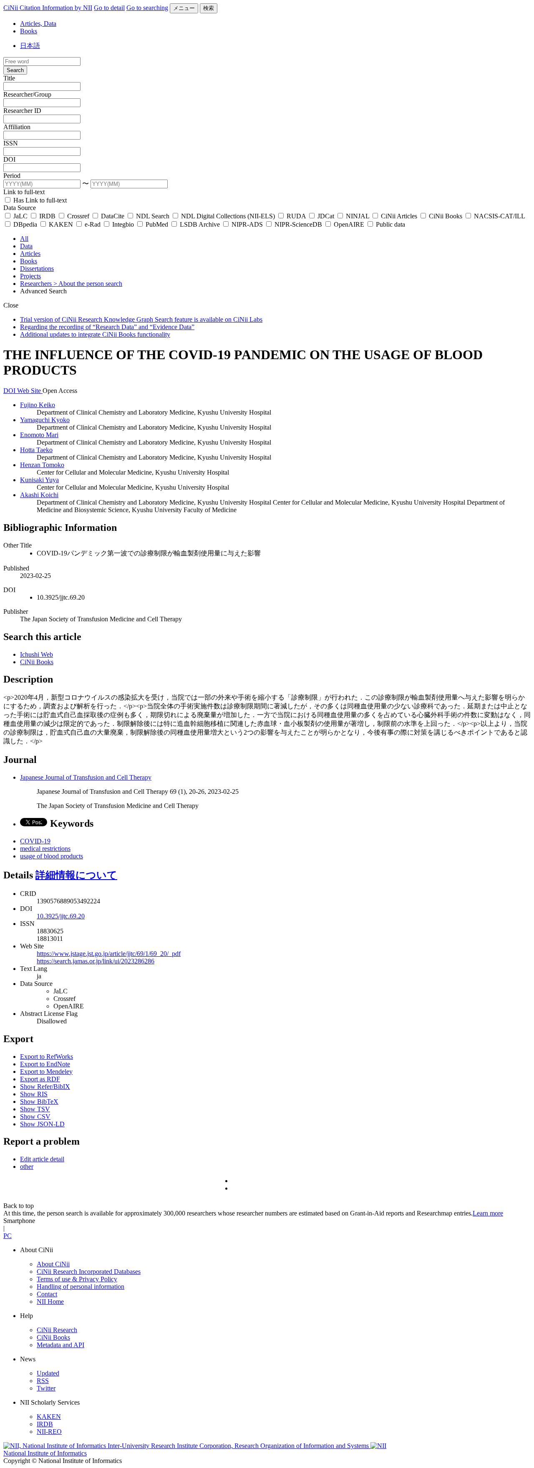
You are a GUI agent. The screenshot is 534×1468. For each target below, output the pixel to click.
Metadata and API (60, 1344)
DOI (9, 159)
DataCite (112, 216)
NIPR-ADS (247, 224)
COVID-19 (35, 841)
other (26, 1166)
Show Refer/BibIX (45, 1086)
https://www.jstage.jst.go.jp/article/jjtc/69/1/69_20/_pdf (109, 953)
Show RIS (34, 1094)
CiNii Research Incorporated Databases (89, 1271)
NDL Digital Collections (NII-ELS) (228, 216)
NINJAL (357, 216)
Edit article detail (42, 1159)
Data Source (19, 207)
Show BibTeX (39, 1101)
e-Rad (92, 224)
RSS (43, 1380)
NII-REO (49, 1431)
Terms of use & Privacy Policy (77, 1279)
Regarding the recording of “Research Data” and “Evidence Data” (107, 326)
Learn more (488, 1213)
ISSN (10, 143)
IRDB (47, 216)
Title (9, 78)
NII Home (50, 1301)
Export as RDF (40, 1079)
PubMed (157, 224)
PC (7, 1235)
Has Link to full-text (39, 200)
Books (28, 31)
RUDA (296, 216)
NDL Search (152, 216)
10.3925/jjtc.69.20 (61, 916)
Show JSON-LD (42, 1124)
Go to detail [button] (109, 7)
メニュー (184, 8)
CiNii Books (445, 216)
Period (11, 175)
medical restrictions (45, 848)
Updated (48, 1373)
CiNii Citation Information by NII (47, 7)
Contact (47, 1294)
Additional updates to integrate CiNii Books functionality (95, 334)
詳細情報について (76, 875)
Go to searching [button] (147, 7)
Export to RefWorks (46, 1056)
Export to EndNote (45, 1064)
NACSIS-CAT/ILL (498, 216)
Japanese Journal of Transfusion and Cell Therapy (85, 777)
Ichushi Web (36, 654)
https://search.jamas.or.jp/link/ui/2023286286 (95, 961)
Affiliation (16, 126)
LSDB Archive (200, 224)
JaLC (20, 216)
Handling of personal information (80, 1286)
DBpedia (25, 224)
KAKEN (61, 224)
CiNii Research (57, 1329)
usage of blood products (51, 856)
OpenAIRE (349, 224)
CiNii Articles (399, 216)
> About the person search (87, 283)
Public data (389, 224)
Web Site (30, 390)
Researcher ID (22, 110)
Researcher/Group (27, 94)
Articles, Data (38, 23)
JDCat (326, 216)
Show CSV (35, 1116)
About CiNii (53, 1264)
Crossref (78, 216)
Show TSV (35, 1109)
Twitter (46, 1388)
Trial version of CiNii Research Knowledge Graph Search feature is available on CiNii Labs (141, 319)
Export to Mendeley (46, 1071)
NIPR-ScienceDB (298, 224)
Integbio (123, 224)
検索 (208, 8)
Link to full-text (24, 191)
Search (15, 70)
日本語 (30, 45)
